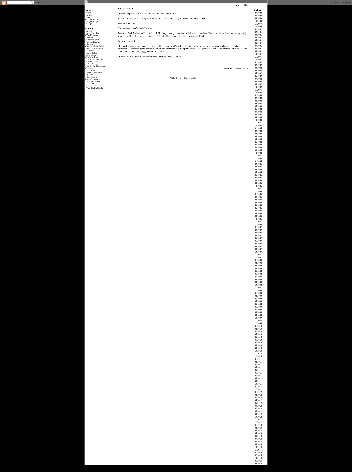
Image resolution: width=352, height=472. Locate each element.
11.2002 (258, 89)
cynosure (96, 79)
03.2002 (258, 68)
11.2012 (258, 419)
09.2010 (258, 348)
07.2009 (258, 309)
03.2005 (258, 166)
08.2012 (258, 411)
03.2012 (258, 397)
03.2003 (258, 100)
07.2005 (258, 177)
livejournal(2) (92, 21)
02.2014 (258, 455)
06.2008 (258, 274)
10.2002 (258, 87)
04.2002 (258, 70)
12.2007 (258, 257)
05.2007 (258, 238)
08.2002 (258, 81)
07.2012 (258, 408)
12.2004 (258, 158)
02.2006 (258, 197)
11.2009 (258, 320)
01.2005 (258, 161)
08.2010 (258, 345)
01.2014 (258, 452)
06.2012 (258, 406)
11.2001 (258, 57)
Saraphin (90, 83)
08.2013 (258, 441)
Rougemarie (91, 77)
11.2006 (258, 221)
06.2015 (258, 463)
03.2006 (258, 199)
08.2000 (258, 15)
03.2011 (258, 364)
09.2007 (258, 249)
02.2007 (258, 230)
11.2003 (258, 122)
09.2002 (258, 84)
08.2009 (258, 312)
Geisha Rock (92, 61)
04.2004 (258, 136)
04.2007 (258, 235)
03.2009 (258, 298)
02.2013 (258, 428)
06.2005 (258, 175)
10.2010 (258, 351)
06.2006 (258, 208)
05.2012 (258, 403)
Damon (89, 44)
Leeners (89, 68)
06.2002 (258, 76)
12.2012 (258, 422)
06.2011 (258, 373)
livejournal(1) (92, 19)
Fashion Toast (92, 57)
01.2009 (258, 293)
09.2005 (258, 183)
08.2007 (258, 246)
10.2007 (258, 252)
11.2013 (258, 450)
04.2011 (258, 367)
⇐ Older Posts (175, 78)
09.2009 (258, 315)
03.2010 (258, 331)
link (226, 68)
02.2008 (258, 263)
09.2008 (258, 282)
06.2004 (258, 142)
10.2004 (258, 153)
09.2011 (258, 381)
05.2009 (258, 304)
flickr (88, 13)
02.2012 (258, 395)
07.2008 (258, 276)
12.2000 (258, 26)
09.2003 (258, 117)
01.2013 (258, 425)
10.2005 (258, 186)
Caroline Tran (92, 39)
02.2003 (258, 98)
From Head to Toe (94, 59)
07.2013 (258, 439)
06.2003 (258, 109)
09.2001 (258, 51)
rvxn (88, 79)
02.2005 (258, 164)
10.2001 (258, 54)
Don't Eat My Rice (94, 48)
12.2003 (258, 125)
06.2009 (258, 307)
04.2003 (258, 103)
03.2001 (258, 35)
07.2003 (258, 111)
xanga (89, 24)
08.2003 (258, 114)
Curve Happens (93, 42)
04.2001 (258, 37)
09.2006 (258, 216)
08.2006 (258, 213)
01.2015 (258, 461)
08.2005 (258, 180)
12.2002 (258, 92)
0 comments (237, 68)
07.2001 (258, 46)
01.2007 (258, 227)
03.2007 (258, 232)
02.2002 (258, 65)
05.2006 (258, 205)
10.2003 (258, 120)
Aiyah (89, 31)
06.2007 (258, 241)
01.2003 (258, 95)
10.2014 (258, 458)
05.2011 (258, 370)
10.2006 (258, 219)
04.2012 (258, 400)
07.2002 (258, 79)
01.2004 (258, 128)
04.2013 (258, 430)
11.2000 (258, 24)
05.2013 (258, 433)
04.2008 (258, 268)
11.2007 (258, 254)
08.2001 (258, 48)
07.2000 (258, 13)
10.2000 (258, 21)
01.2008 (258, 260)
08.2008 (258, 279)
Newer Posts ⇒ (191, 78)
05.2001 (258, 40)
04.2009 (258, 301)
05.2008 (258, 271)
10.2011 (258, 384)
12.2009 (258, 323)
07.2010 (258, 342)
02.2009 (258, 296)
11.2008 (258, 287)
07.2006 (258, 210)
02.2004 (258, 131)
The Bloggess (92, 35)
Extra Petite (91, 53)
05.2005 (258, 172)
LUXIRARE (91, 70)
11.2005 (258, 188)
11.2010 (258, 353)
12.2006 (258, 224)
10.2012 (258, 417)
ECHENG (90, 50)
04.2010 (258, 334)
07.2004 (258, 144)
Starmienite (91, 86)
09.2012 (258, 414)
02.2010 (258, 329)
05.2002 (258, 73)
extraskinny (91, 55)
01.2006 (258, 194)
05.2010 (258, 337)
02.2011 (258, 362)
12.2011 (258, 389)
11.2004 (258, 155)
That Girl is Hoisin (94, 88)
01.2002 (258, 62)
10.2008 (258, 285)
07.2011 (258, 375)
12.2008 (258, 290)
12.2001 (258, 59)
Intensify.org (92, 64)
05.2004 (258, 139)
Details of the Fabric (95, 46)
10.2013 (258, 447)
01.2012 (258, 392)
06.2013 (258, 436)
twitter (89, 15)
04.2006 (258, 202)
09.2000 (258, 18)
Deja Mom (91, 75)
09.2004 (258, 150)
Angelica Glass (92, 33)
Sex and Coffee (93, 81)
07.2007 (258, 243)
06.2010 (258, 340)
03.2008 (258, 265)
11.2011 (258, 386)
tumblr (89, 17)
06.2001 (258, 43)
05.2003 (258, 106)
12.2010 (258, 356)
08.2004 (258, 147)
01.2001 (258, 29)
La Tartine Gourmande (96, 66)
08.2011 (258, 378)
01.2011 (258, 359)
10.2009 (258, 318)
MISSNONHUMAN (95, 72)
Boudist (89, 37)
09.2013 (258, 444)
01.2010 (258, 326)
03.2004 (258, 133)
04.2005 (258, 169)
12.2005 (258, 191)
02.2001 (258, 32)
